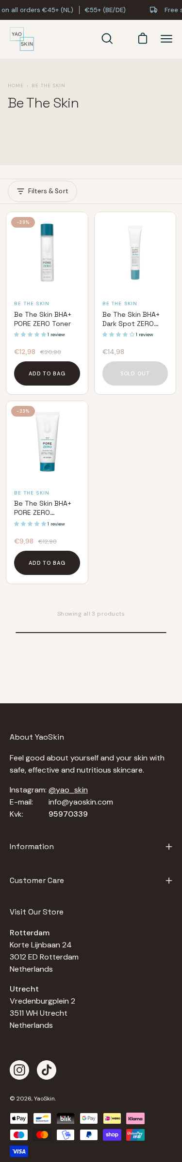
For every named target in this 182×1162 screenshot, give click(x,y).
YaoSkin (44, 1098)
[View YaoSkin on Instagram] (19, 1070)
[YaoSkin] (22, 39)
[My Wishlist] (123, 39)
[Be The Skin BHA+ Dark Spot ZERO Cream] (135, 253)
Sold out (135, 373)
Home (16, 85)
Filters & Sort (48, 191)
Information (32, 846)
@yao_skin (68, 790)
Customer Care (37, 880)
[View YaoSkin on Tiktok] (46, 1070)
